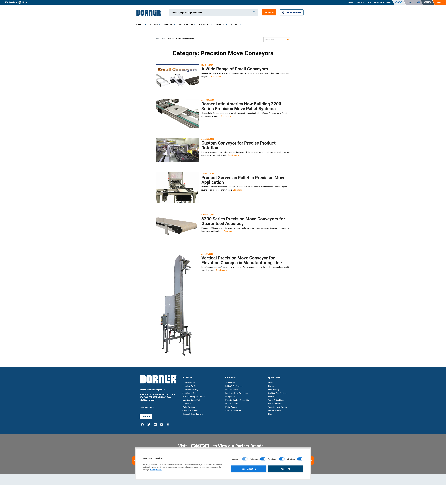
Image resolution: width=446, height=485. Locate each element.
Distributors (204, 24)
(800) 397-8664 (150, 397)
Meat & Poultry (231, 404)
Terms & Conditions (276, 400)
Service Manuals (275, 410)
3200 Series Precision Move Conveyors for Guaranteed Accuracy (243, 221)
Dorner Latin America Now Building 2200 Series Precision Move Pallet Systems (241, 106)
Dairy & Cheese (231, 390)
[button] (311, 460)
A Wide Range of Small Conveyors (234, 68)
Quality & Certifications (277, 393)
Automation (230, 383)
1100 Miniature (188, 383)
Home (158, 38)
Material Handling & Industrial (237, 400)
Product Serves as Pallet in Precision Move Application (243, 180)
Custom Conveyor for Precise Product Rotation (238, 145)
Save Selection (249, 469)
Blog (163, 38)
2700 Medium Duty (190, 390)
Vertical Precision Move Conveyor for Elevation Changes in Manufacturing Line (241, 260)
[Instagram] (168, 424)
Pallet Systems (188, 407)
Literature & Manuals (382, 2)
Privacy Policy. (156, 470)
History (271, 386)
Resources (220, 24)
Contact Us (269, 12)
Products (140, 24)
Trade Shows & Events (277, 407)
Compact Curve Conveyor (192, 414)
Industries (168, 24)
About (270, 383)
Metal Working (231, 407)
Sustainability (273, 390)
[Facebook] (142, 424)
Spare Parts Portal (364, 2)
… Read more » (214, 76)
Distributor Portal (275, 404)
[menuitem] (351, 2)
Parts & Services (186, 24)
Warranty (271, 397)
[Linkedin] (155, 424)
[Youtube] (162, 424)
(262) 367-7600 (164, 397)
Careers (351, 2)
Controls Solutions (190, 410)
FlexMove (186, 404)
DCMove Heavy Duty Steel (193, 397)
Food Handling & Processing (236, 393)
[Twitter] (149, 424)
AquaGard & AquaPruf (191, 400)
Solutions (154, 24)
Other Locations (147, 407)
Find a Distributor (293, 13)
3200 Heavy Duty (189, 393)
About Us (234, 24)
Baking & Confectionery (234, 386)
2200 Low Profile (189, 386)
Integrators (230, 397)
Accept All (285, 469)
